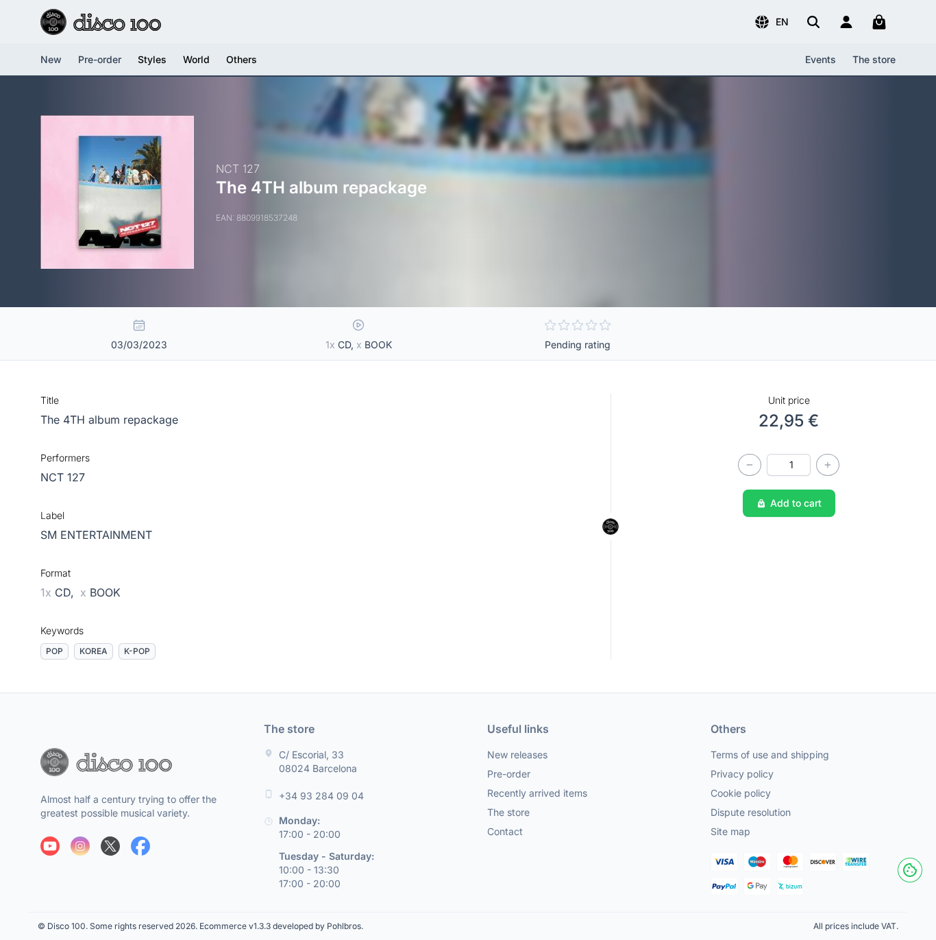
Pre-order (99, 59)
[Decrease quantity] (749, 465)
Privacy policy (742, 774)
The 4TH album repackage (109, 419)
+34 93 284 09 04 (321, 796)
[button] (771, 22)
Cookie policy (741, 793)
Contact (505, 831)
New (51, 59)
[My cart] (879, 22)
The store (874, 59)
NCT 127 (62, 477)
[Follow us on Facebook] (140, 846)
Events (820, 59)
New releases (517, 754)
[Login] (846, 22)
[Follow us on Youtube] (50, 846)
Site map (730, 831)
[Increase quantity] (827, 465)
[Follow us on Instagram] (80, 846)
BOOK (100, 592)
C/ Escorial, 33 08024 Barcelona (318, 761)
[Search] (813, 22)
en (782, 21)
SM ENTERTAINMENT (96, 535)
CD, (58, 592)
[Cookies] (910, 870)
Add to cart (796, 503)
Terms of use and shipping (770, 754)
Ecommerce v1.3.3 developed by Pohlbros (280, 926)
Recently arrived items (537, 793)
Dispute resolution (751, 812)
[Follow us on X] (110, 846)
